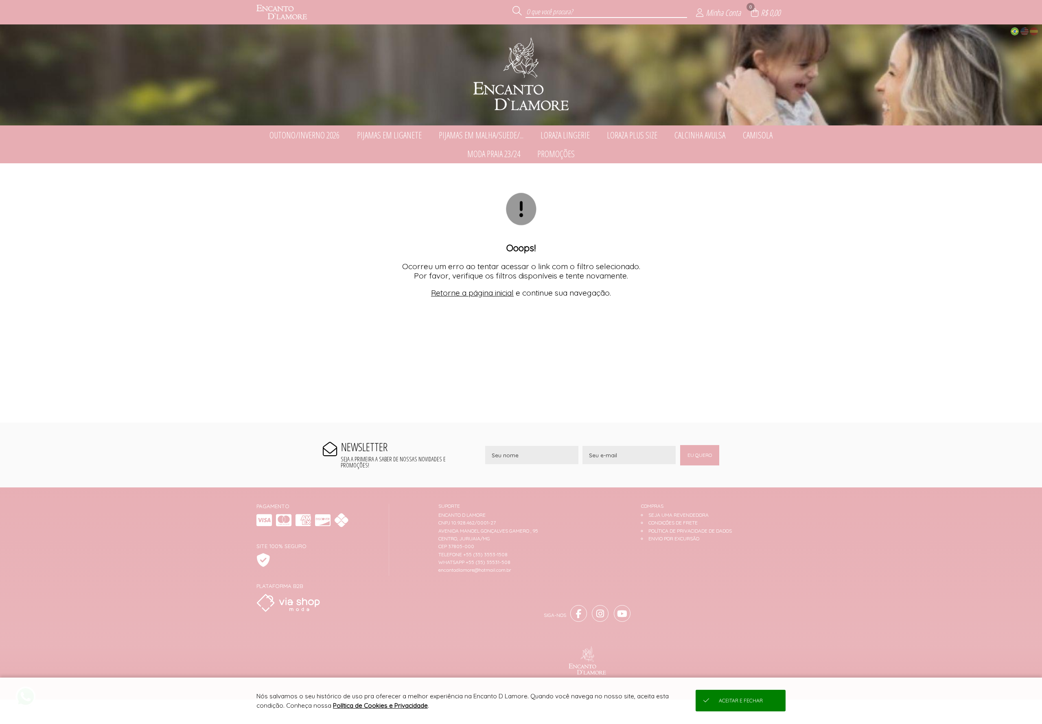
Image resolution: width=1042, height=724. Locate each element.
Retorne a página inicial (472, 293)
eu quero (699, 455)
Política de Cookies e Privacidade (380, 705)
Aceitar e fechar (741, 701)
